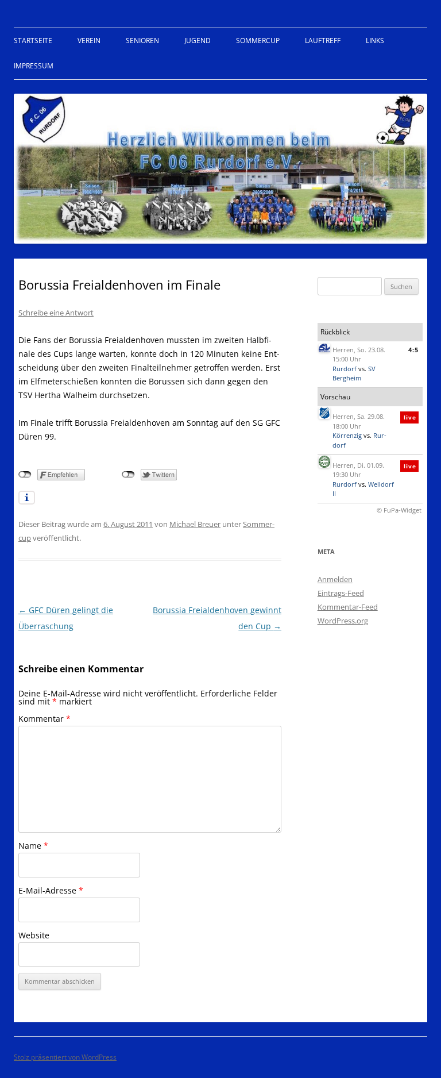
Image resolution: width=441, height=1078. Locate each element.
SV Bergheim (354, 373)
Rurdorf (344, 368)
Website (33, 935)
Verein (89, 40)
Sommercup (258, 40)
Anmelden (335, 579)
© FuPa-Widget (399, 510)
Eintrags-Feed (341, 593)
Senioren (142, 40)
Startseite (33, 40)
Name (33, 845)
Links (375, 40)
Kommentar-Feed (348, 607)
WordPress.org (343, 620)
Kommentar (44, 718)
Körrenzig (347, 435)
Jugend (197, 40)
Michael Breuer (194, 524)
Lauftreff (323, 40)
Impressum (33, 66)
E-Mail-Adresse (50, 890)
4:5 (413, 349)
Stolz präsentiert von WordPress (65, 1057)
